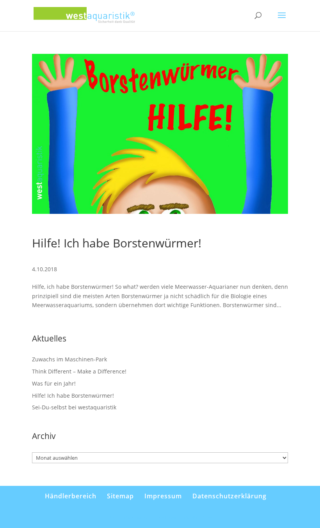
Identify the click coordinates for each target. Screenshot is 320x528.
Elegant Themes (148, 517)
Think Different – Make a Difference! (79, 371)
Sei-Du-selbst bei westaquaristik (74, 407)
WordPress (201, 517)
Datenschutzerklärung (229, 496)
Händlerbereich (70, 496)
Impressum (163, 496)
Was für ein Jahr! (54, 383)
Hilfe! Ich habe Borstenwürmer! (116, 243)
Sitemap (120, 496)
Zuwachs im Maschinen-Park (69, 359)
